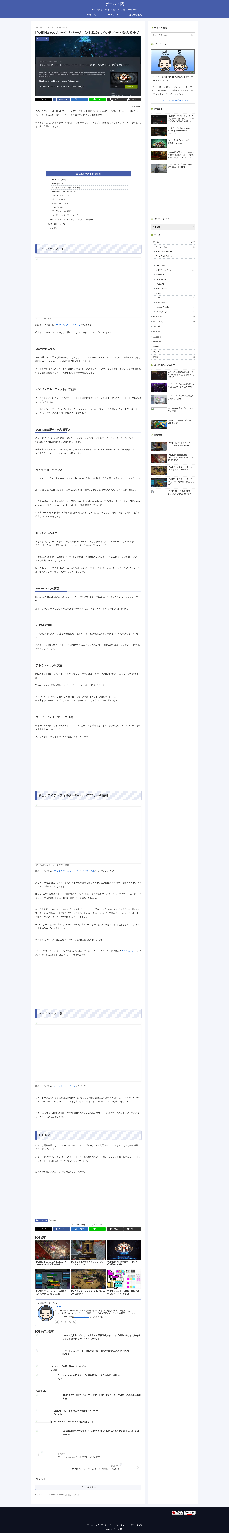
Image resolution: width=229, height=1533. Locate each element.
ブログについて (81, 1316)
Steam (53, 1220)
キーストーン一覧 (57, 224)
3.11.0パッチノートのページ (67, 325)
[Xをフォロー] (61, 1322)
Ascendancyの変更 (60, 203)
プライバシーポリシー (118, 1525)
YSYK (58, 1306)
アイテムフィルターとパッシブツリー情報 (74, 871)
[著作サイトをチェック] (57, 1322)
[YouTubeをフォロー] (65, 1322)
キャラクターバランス (61, 195)
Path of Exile (42, 1220)
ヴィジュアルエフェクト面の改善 (66, 188)
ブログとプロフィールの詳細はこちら (173, 100)
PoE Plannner (128, 951)
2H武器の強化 (58, 207)
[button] (115, 99)
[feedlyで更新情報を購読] (69, 1322)
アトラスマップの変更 (61, 211)
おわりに (54, 228)
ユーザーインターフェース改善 (65, 215)
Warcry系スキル (59, 184)
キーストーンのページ (64, 1086)
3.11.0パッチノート (58, 180)
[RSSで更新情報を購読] (74, 1322)
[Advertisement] (88, 149)
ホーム (90, 1525)
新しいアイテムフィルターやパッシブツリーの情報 (71, 219)
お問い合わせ (136, 1525)
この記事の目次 (86, 174)
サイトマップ (101, 1525)
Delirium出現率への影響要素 (64, 191)
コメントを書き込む (88, 1487)
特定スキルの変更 (59, 199)
